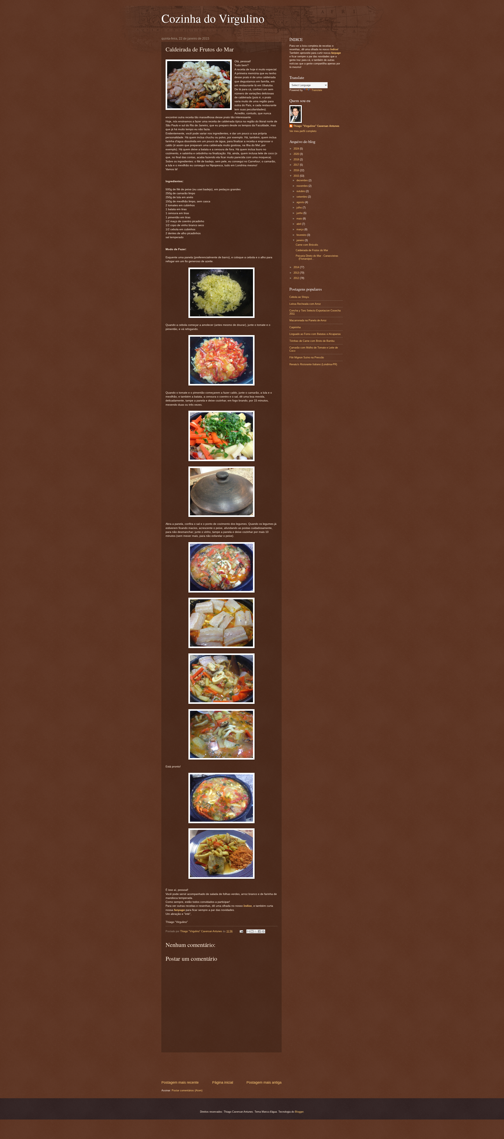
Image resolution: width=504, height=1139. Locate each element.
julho (299, 207)
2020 (297, 153)
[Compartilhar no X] (256, 931)
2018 (297, 159)
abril (299, 223)
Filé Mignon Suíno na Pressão (306, 357)
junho (299, 213)
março (300, 229)
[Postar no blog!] (252, 931)
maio (299, 218)
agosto (300, 202)
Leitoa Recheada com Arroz (305, 303)
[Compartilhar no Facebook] (259, 931)
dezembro (302, 180)
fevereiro (301, 234)
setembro (302, 196)
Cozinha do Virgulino (212, 18)
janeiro (300, 240)
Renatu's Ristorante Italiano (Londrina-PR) (313, 364)
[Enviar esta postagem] (241, 931)
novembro (302, 185)
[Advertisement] (233, 1066)
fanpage (179, 910)
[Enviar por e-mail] (248, 931)
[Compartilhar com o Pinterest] (263, 931)
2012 (297, 278)
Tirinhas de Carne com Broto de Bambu (311, 340)
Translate (316, 90)
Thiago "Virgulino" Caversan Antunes (316, 125)
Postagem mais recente (180, 1082)
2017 (297, 164)
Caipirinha (295, 327)
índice (248, 905)
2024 (297, 148)
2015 (297, 175)
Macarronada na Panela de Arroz (308, 320)
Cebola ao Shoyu (299, 296)
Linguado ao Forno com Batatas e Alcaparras (315, 334)
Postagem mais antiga (264, 1082)
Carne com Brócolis (307, 244)
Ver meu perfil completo (302, 131)
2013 (297, 272)
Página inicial (222, 1082)
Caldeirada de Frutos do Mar (312, 250)
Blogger (299, 1111)
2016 (297, 170)
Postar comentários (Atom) (187, 1090)
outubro (301, 191)
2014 (297, 267)
